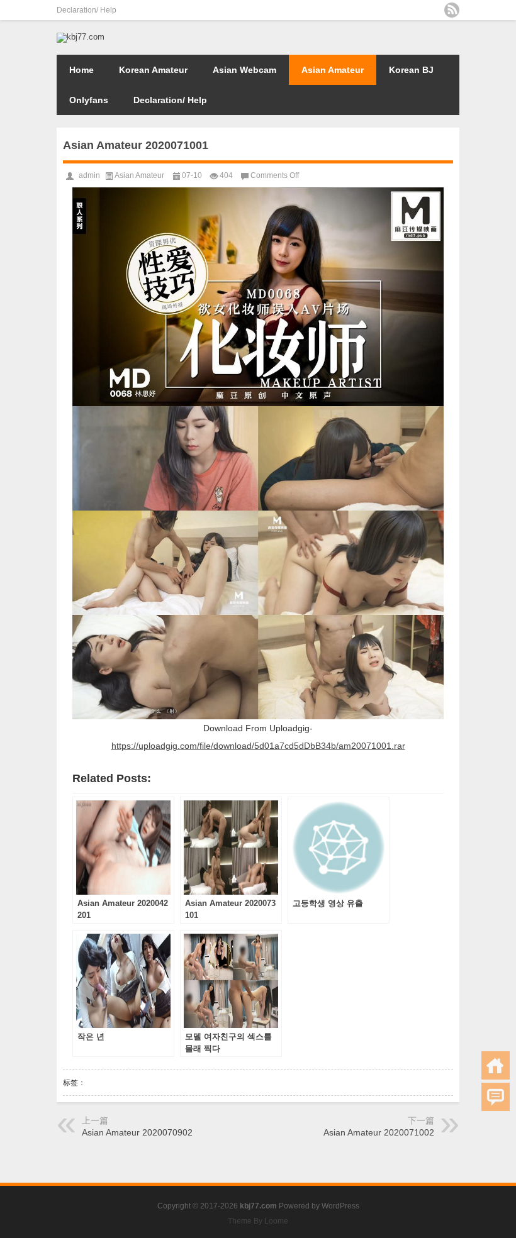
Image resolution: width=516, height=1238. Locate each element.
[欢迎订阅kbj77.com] (451, 10)
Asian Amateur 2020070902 (137, 1132)
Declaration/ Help (86, 10)
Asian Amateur (332, 70)
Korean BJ (411, 70)
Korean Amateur (153, 70)
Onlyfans (88, 100)
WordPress (340, 1206)
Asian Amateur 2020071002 (378, 1132)
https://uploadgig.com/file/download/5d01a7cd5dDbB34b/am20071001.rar (258, 746)
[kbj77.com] (80, 36)
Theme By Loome (258, 1221)
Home (81, 70)
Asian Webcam (244, 70)
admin (89, 175)
